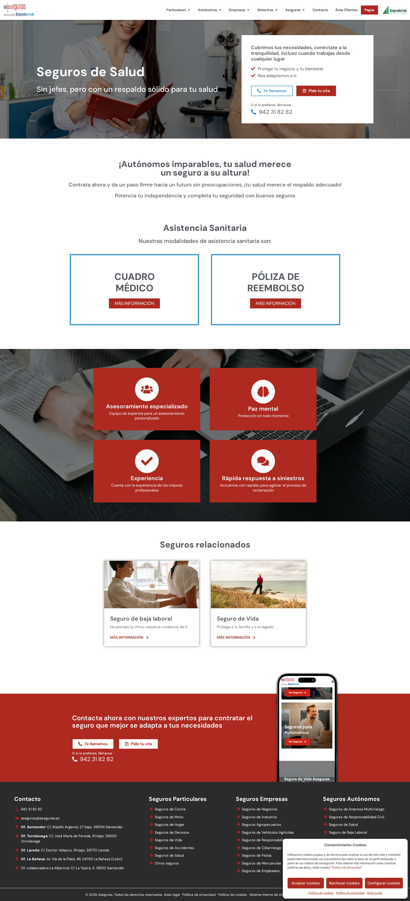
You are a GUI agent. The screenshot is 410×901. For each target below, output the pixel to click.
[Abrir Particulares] (189, 10)
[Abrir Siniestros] (276, 10)
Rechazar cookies (344, 883)
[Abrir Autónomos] (220, 10)
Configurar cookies (384, 883)
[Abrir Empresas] (248, 10)
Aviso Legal (374, 893)
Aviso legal (172, 894)
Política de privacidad (350, 893)
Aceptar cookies (306, 883)
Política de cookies (321, 893)
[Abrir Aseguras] (303, 10)
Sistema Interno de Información (273, 894)
